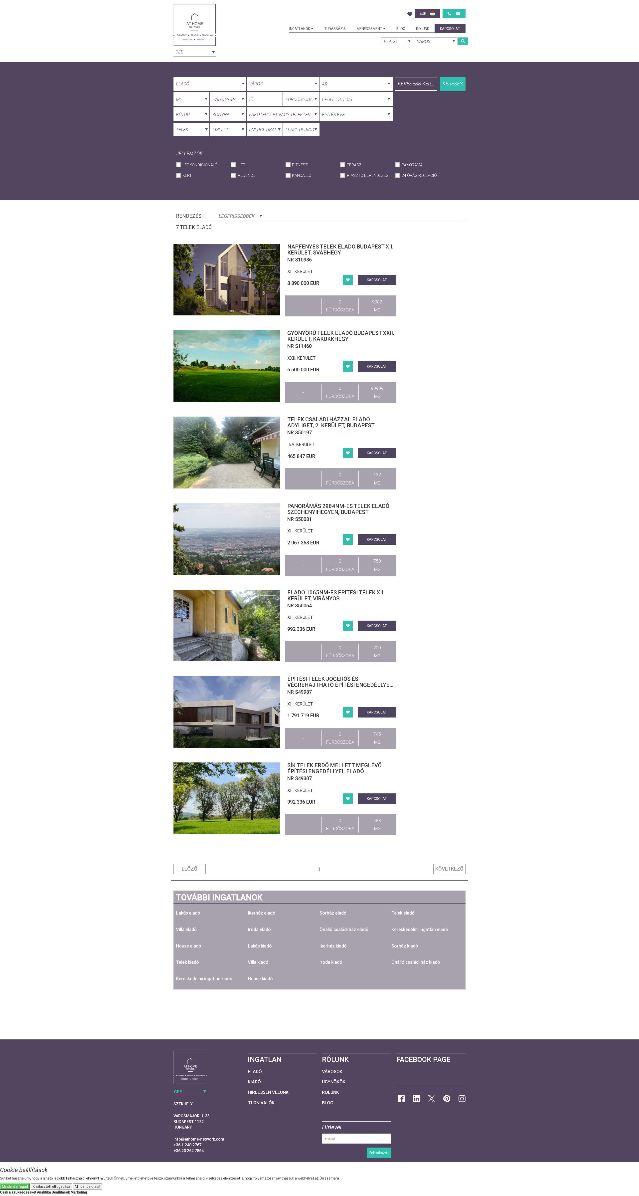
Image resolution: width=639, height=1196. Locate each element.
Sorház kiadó (404, 946)
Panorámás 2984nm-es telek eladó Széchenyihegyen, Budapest (338, 509)
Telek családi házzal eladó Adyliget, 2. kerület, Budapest (331, 422)
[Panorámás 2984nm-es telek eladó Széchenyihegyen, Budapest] (226, 539)
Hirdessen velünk (268, 1092)
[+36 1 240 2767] (449, 13)
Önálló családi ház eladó (344, 929)
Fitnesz (300, 165)
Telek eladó (403, 913)
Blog (400, 29)
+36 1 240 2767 (187, 1145)
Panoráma (412, 165)
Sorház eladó (333, 913)
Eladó (255, 1071)
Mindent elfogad (15, 1187)
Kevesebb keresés (417, 84)
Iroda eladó (259, 929)
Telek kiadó (187, 962)
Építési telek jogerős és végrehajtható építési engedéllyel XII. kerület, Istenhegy (340, 685)
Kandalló (301, 175)
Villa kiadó (258, 962)
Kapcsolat (450, 29)
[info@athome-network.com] (458, 13)
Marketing (79, 1192)
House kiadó (260, 978)
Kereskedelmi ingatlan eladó (419, 929)
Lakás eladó (188, 913)
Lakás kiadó (260, 946)
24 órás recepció (419, 175)
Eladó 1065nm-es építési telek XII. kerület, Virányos (335, 595)
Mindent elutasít (87, 1187)
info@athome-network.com (198, 1139)
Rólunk (422, 29)
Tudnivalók (261, 1102)
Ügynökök (333, 1081)
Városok (332, 1071)
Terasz (354, 165)
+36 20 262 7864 (188, 1150)
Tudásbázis (335, 29)
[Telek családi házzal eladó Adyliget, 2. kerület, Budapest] (226, 452)
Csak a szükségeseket (18, 1192)
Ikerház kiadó (333, 946)
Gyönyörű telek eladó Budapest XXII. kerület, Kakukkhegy (340, 336)
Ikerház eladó (261, 913)
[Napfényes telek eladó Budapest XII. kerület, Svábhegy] (226, 279)
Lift (241, 165)
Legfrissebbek (237, 216)
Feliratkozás (379, 1153)
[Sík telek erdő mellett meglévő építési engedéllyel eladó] (226, 798)
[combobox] (194, 51)
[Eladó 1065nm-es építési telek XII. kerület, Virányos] (226, 625)
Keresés (453, 84)
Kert (187, 175)
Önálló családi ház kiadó (415, 962)
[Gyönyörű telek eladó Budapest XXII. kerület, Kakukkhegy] (226, 366)
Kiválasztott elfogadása (51, 1187)
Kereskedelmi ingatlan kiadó (204, 978)
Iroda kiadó (331, 962)
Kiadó (254, 1081)
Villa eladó (186, 929)
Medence (246, 175)
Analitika (44, 1192)
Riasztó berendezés (367, 175)
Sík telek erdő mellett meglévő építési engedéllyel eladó (334, 768)
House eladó (188, 946)
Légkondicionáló (199, 165)
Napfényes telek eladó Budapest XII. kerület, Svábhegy (340, 249)
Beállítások (61, 1192)
